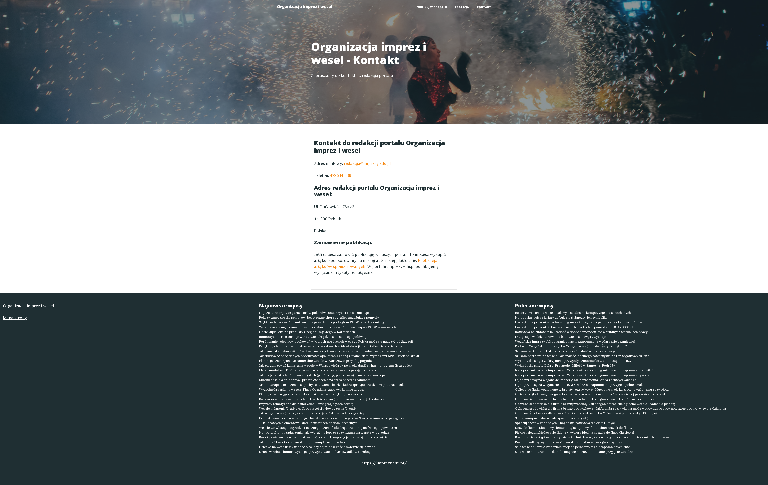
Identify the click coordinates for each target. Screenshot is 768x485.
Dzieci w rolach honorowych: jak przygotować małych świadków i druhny (314, 452)
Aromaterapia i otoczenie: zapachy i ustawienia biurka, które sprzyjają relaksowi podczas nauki (331, 385)
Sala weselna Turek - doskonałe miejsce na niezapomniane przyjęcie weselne (574, 452)
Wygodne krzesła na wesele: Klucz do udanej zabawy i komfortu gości (312, 389)
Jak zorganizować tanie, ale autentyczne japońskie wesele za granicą (311, 413)
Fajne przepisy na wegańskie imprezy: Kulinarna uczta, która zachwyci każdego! (576, 380)
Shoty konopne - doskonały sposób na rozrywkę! (552, 418)
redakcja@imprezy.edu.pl (367, 163)
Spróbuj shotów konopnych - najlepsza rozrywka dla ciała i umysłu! (566, 423)
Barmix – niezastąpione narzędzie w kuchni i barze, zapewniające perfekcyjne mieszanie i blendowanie (593, 437)
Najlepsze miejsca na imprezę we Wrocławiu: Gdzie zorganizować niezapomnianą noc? (582, 375)
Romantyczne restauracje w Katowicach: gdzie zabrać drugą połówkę (312, 337)
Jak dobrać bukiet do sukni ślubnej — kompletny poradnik (302, 442)
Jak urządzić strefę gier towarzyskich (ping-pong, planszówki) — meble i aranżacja (322, 375)
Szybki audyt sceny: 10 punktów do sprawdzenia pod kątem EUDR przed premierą (321, 322)
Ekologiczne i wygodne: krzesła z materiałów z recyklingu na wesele (311, 394)
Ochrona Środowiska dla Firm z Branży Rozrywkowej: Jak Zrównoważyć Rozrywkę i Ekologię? (586, 413)
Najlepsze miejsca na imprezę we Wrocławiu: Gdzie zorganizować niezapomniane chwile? (584, 370)
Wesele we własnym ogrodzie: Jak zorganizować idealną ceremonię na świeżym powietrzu (328, 428)
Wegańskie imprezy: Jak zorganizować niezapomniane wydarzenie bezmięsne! (575, 341)
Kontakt (484, 7)
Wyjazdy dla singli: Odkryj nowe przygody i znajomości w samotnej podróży (573, 361)
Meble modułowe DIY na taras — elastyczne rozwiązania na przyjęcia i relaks (318, 370)
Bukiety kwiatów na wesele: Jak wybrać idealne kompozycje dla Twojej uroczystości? (323, 437)
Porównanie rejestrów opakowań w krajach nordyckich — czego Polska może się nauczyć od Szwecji (336, 341)
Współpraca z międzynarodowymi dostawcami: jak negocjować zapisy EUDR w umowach (327, 327)
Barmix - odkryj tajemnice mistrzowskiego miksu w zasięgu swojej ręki (569, 442)
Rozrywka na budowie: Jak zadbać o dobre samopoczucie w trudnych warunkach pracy (581, 332)
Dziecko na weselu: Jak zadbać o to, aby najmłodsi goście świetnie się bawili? (317, 447)
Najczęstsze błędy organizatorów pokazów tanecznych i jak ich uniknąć (314, 313)
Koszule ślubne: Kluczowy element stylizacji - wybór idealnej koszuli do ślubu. (573, 428)
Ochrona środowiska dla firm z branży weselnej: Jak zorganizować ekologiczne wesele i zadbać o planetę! (595, 404)
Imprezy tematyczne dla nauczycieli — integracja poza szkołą (306, 404)
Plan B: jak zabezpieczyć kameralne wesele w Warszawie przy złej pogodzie (316, 361)
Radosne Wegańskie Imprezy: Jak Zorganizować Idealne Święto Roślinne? (571, 346)
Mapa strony (15, 317)
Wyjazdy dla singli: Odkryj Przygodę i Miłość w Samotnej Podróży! (565, 365)
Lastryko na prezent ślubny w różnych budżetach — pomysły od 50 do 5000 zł (574, 327)
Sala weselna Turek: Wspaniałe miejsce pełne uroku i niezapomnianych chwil (573, 447)
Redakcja (462, 7)
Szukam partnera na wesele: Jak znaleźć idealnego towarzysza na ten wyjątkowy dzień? (582, 356)
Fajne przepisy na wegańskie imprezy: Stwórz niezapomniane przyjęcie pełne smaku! (580, 385)
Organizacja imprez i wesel (304, 6)
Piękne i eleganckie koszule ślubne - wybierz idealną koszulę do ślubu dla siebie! (574, 432)
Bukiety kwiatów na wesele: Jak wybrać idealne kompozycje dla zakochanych (573, 313)
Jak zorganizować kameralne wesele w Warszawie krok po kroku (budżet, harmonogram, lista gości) (335, 365)
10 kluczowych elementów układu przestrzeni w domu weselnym (308, 423)
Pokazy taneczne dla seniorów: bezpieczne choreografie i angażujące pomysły (319, 317)
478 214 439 (340, 175)
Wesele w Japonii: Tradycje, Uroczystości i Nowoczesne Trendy (307, 408)
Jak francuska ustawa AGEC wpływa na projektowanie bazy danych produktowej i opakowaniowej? (334, 351)
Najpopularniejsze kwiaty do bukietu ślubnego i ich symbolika (561, 317)
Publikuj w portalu (431, 7)
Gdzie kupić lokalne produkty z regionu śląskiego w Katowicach (307, 332)
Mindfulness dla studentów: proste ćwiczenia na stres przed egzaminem (315, 380)
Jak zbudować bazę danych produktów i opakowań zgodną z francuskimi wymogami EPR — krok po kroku (339, 356)
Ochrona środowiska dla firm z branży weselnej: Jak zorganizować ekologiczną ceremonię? (585, 399)
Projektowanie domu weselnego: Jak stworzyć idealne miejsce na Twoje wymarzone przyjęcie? (332, 418)
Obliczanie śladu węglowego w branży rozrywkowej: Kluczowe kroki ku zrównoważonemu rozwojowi (592, 389)
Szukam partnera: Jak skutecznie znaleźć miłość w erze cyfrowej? (565, 351)
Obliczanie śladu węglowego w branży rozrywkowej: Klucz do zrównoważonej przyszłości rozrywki (591, 394)
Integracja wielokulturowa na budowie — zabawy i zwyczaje (560, 337)
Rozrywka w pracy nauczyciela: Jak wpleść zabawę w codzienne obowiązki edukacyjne (324, 399)
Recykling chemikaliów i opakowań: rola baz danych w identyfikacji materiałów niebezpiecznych (332, 346)
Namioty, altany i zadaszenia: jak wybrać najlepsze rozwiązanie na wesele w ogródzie (324, 432)
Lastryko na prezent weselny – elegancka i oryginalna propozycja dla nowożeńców (578, 322)
